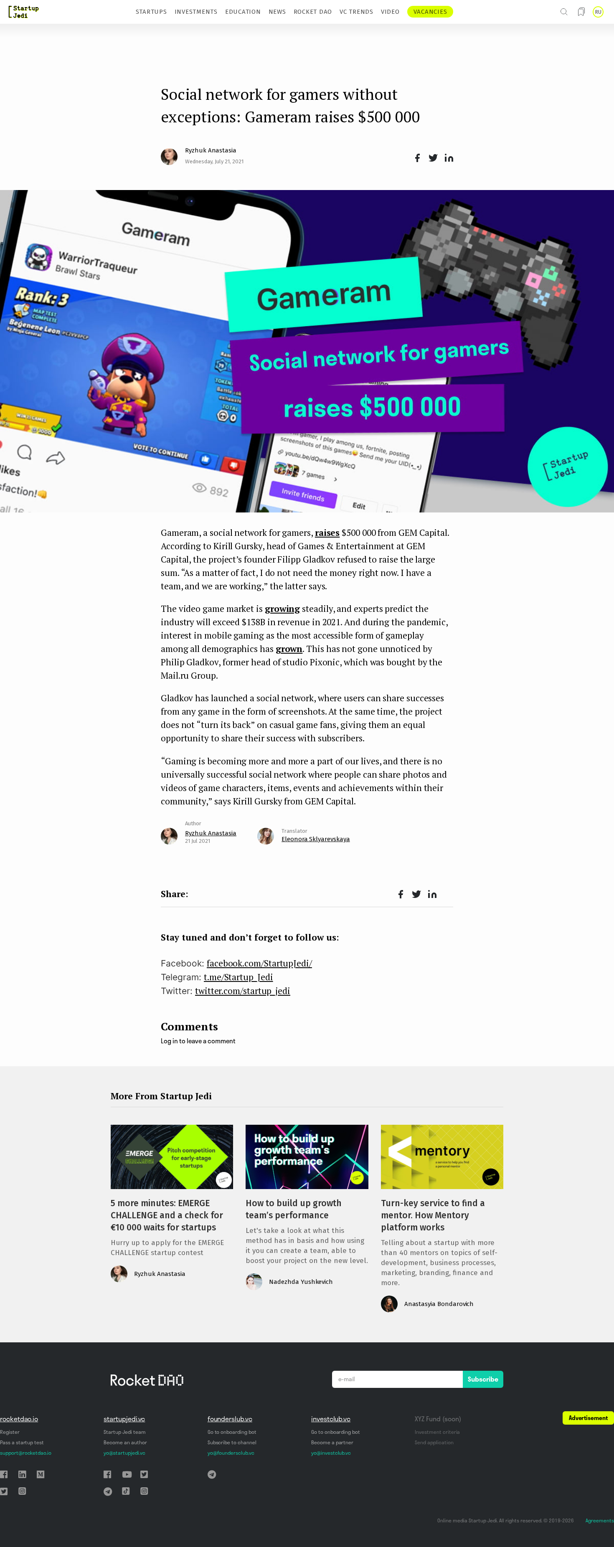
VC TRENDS (356, 11)
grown (289, 648)
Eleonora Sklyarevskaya (316, 839)
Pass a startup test (22, 1442)
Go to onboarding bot (232, 1432)
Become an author (125, 1442)
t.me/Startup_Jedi (238, 977)
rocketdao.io (19, 1419)
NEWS (277, 11)
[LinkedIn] (447, 158)
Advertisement (588, 1418)
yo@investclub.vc (331, 1453)
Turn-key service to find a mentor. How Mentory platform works (433, 1215)
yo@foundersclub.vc (231, 1453)
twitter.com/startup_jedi (242, 991)
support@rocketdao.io (25, 1453)
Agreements (600, 1520)
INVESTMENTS (196, 11)
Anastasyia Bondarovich (439, 1304)
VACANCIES (430, 11)
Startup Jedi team (124, 1432)
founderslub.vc (230, 1419)
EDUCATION (243, 11)
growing (282, 608)
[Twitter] (431, 158)
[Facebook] (416, 158)
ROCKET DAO (313, 11)
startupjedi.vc (124, 1419)
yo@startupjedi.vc (124, 1453)
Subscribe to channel (232, 1442)
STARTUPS (151, 11)
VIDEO (390, 11)
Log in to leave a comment (198, 1041)
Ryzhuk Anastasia (210, 150)
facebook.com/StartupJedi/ (259, 963)
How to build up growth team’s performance (294, 1209)
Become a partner (332, 1442)
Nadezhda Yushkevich (301, 1282)
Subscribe (483, 1379)
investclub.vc (330, 1419)
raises (327, 532)
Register (10, 1432)
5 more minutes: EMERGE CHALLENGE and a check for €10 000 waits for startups (167, 1215)
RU (598, 12)
